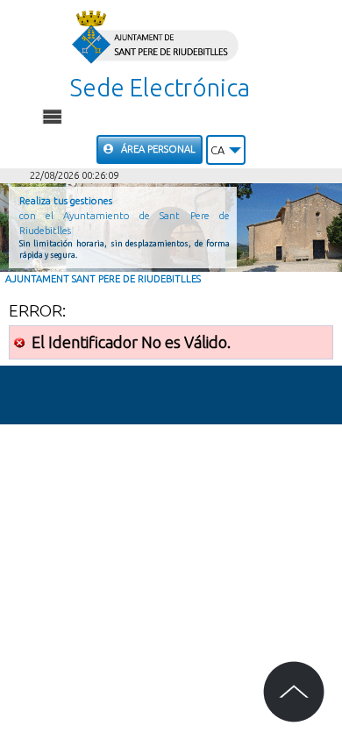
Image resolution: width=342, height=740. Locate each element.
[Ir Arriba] (293, 691)
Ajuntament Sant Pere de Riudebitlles (103, 279)
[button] (226, 150)
